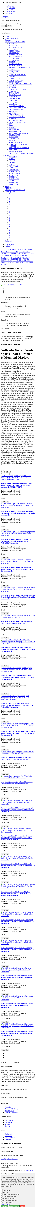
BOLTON (12, 62)
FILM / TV (8, 188)
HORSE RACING (15, 171)
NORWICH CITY (15, 118)
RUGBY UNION (14, 175)
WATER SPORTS (14, 182)
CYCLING (12, 162)
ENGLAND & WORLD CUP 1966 (20, 84)
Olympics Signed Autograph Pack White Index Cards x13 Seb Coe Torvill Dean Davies (16, 783)
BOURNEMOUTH (15, 64)
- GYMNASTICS (7, 255)
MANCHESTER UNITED (17, 107)
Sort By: (3, 472)
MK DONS (12, 113)
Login (11, 9)
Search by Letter (10, 192)
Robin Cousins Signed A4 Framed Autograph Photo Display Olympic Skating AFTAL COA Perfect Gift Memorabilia (16, 837)
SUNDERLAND (14, 139)
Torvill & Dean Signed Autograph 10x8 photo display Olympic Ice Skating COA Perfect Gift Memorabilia (16, 977)
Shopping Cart (9, 244)
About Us (8, 1107)
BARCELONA (14, 53)
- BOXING (14, 252)
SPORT (7, 155)
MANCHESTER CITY (16, 106)
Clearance (8, 40)
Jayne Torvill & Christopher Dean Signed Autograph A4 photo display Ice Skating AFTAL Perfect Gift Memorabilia (17, 705)
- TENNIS (25, 259)
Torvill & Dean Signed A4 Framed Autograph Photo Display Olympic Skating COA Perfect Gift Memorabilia (17, 949)
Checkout (8, 246)
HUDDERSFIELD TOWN (17, 89)
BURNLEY (13, 69)
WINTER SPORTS (15, 184)
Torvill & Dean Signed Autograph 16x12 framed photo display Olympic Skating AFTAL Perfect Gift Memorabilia (17, 1033)
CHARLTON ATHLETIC (17, 75)
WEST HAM (13, 149)
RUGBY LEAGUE (15, 173)
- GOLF (31, 253)
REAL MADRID (14, 129)
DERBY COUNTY (15, 82)
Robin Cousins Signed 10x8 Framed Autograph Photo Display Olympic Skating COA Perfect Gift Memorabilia (17, 809)
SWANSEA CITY (15, 140)
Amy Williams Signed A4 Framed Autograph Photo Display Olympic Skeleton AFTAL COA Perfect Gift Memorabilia (16, 541)
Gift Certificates (10, 1137)
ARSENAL (12, 49)
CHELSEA (12, 76)
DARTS (11, 164)
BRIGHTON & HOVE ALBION (19, 67)
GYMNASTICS (14, 170)
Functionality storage (9, 1198)
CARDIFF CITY (14, 71)
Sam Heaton (30, 1170)
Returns (7, 1124)
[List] (1, 470)
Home (7, 36)
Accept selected (14, 1206)
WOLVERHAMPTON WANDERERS (21, 153)
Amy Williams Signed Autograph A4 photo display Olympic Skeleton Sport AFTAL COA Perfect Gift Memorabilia (18, 597)
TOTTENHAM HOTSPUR (18, 144)
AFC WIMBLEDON (15, 47)
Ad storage (6, 1190)
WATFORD (12, 146)
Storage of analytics (9, 1196)
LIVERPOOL (13, 102)
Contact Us (8, 1122)
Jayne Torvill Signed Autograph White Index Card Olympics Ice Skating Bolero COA (16, 758)
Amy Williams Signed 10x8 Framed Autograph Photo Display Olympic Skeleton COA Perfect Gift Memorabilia (18, 513)
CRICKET (12, 160)
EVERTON (12, 86)
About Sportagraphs (11, 38)
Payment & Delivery (11, 1109)
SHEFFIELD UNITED (16, 131)
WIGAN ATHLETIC (15, 151)
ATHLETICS (13, 157)
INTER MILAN (14, 93)
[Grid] (3, 470)
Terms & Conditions (11, 1112)
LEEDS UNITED (14, 98)
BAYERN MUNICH (15, 55)
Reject (22, 1206)
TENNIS (12, 181)
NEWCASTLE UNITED (17, 117)
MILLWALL (13, 111)
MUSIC (7, 186)
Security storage (8, 1202)
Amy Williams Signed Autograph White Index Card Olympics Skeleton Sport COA (16, 622)
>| (5, 1059)
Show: (3, 474)
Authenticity (9, 241)
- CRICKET (23, 252)
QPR (10, 124)
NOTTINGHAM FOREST (17, 120)
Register (12, 8)
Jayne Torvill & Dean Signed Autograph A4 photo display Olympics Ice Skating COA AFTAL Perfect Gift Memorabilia (18, 733)
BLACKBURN (14, 58)
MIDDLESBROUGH (16, 109)
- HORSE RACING (21, 255)
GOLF (11, 168)
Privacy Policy (9, 1111)
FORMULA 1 (13, 166)
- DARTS (12, 253)
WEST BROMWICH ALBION (19, 148)
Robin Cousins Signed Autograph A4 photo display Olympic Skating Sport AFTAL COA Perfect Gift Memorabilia (16, 893)
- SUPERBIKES (15, 259)
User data (6, 1192)
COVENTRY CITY (15, 78)
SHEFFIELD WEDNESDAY (18, 133)
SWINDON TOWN (15, 142)
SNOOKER (13, 177)
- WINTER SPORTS (20, 261)
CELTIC (11, 73)
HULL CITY (13, 91)
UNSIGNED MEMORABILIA (15, 190)
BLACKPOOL (14, 60)
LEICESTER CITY (15, 100)
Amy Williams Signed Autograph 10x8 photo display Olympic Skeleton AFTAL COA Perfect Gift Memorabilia (17, 569)
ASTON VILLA (14, 51)
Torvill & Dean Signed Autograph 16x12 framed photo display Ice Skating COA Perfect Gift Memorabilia (17, 1005)
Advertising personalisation (11, 1194)
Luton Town (13, 104)
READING (12, 128)
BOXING (12, 159)
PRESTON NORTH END (17, 122)
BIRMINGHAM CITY (16, 56)
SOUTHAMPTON (15, 135)
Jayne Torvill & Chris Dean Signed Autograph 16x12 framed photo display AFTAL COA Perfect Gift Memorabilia (17, 677)
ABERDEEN (13, 44)
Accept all (4, 1206)
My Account (9, 1120)
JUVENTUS (13, 97)
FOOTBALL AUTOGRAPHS (15, 42)
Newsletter (8, 1136)
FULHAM (12, 87)
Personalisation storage (10, 1200)
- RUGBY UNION (20, 257)
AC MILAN (13, 45)
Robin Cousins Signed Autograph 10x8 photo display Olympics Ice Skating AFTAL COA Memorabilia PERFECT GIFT (16, 485)
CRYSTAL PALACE (16, 80)
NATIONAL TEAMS (16, 115)
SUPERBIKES (14, 179)
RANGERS (12, 126)
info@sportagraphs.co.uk (9, 1159)
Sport (5, 17)
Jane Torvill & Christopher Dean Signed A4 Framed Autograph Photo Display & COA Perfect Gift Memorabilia (18, 649)
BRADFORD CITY (15, 65)
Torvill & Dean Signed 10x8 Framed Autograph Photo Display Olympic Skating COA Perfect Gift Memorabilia (17, 921)
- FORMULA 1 (22, 253)
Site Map (7, 1126)
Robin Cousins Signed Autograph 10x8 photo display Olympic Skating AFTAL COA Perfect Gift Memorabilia (18, 865)
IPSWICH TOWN (15, 95)
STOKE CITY (13, 137)
